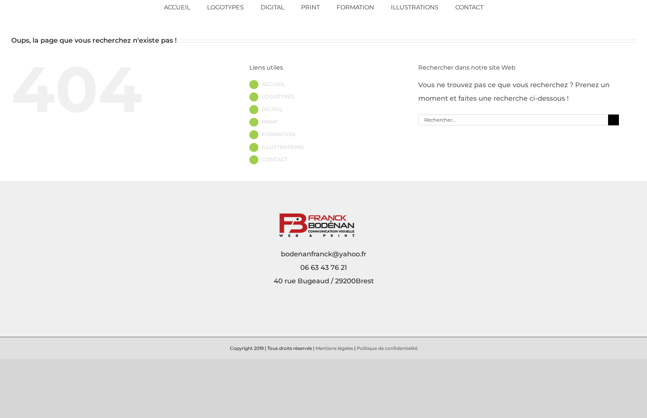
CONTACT (275, 159)
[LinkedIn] (328, 314)
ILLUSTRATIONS (283, 147)
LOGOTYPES (278, 96)
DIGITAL (272, 109)
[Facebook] (318, 314)
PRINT (270, 122)
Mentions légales (334, 348)
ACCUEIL (273, 84)
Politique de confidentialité (387, 348)
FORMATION (278, 134)
